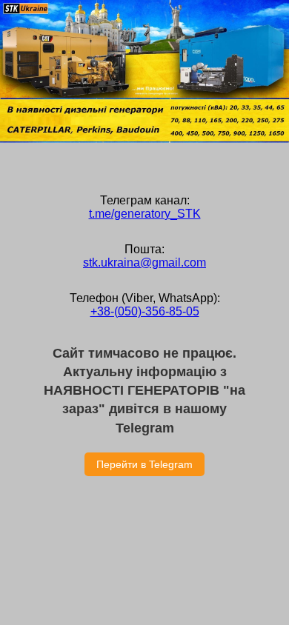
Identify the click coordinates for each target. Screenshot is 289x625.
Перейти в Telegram (144, 464)
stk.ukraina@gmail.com (144, 262)
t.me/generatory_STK (145, 213)
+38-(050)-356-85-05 (144, 311)
